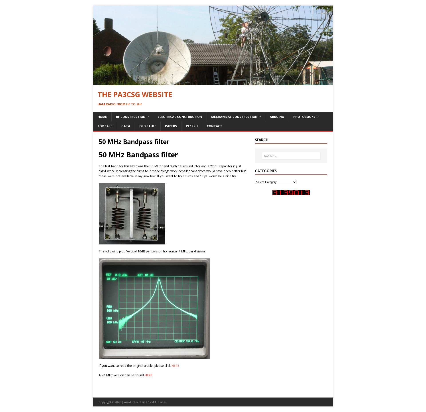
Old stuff (147, 126)
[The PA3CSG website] (213, 82)
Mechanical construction (234, 117)
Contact (214, 126)
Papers (171, 126)
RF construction (131, 117)
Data (125, 126)
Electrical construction (180, 117)
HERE (175, 365)
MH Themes (159, 402)
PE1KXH (192, 126)
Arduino (277, 117)
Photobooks (304, 117)
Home (102, 117)
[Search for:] (291, 156)
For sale (105, 126)
